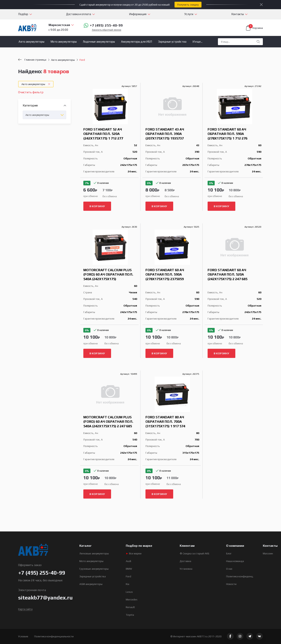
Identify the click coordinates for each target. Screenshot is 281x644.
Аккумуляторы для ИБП (136, 41)
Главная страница (35, 59)
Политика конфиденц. (239, 576)
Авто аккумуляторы (31, 41)
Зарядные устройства (172, 41)
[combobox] (44, 115)
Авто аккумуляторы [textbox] (37, 114)
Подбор (23, 14)
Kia (127, 584)
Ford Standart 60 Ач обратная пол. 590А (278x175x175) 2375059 (164, 274)
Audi (128, 561)
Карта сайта (25, 609)
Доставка (185, 561)
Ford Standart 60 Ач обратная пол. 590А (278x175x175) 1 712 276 (227, 133)
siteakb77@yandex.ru (45, 598)
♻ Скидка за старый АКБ (194, 553)
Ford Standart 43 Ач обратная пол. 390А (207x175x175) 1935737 (164, 133)
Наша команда (235, 561)
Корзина (256, 27)
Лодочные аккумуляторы (99, 41)
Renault (130, 607)
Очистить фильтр (30, 92)
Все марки (133, 553)
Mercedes (131, 599)
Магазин (268, 553)
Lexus (129, 591)
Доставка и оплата (78, 14)
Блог (228, 553)
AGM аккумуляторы (90, 584)
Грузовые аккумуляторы (94, 568)
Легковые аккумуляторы (94, 553)
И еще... (197, 41)
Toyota (130, 614)
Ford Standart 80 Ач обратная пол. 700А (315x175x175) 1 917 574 (165, 421)
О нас (229, 568)
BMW (129, 568)
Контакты (237, 14)
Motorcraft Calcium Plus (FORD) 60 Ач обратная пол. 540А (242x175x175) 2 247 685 (108, 421)
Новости (231, 584)
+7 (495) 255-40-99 (106, 25)
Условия (23, 636)
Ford (128, 576)
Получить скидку (188, 4)
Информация (137, 14)
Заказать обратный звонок (106, 30)
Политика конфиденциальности (54, 636)
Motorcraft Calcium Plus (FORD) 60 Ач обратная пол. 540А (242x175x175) (108, 274)
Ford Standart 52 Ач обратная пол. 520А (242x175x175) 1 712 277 (103, 133)
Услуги (188, 14)
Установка (186, 568)
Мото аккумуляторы (63, 41)
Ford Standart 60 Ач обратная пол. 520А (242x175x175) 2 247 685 (227, 274)
